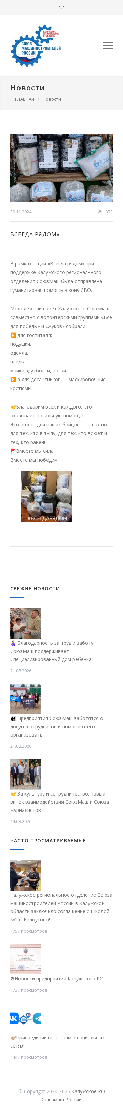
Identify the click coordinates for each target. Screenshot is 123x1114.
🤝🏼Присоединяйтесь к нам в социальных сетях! (57, 1041)
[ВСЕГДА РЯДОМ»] (61, 168)
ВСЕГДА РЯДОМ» (35, 234)
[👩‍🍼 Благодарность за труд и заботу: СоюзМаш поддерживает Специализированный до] (25, 623)
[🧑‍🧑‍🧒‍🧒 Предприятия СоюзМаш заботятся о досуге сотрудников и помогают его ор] (25, 699)
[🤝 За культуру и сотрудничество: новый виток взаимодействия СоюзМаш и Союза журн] (25, 774)
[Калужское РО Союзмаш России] (56, 45)
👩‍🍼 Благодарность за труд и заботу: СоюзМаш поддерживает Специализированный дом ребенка (52, 651)
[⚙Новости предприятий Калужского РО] (25, 959)
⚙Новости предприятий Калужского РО (57, 978)
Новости (27, 87)
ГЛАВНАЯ (24, 99)
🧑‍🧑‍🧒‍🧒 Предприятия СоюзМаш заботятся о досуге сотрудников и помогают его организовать (56, 726)
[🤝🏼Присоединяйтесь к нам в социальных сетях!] (25, 1018)
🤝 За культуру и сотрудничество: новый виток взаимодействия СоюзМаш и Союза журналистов (59, 801)
